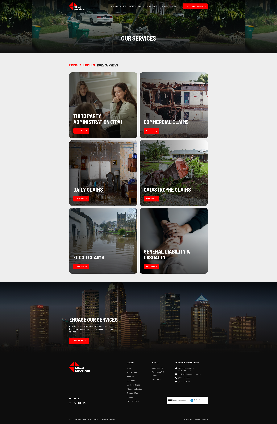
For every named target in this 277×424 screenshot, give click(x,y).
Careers (141, 6)
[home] (77, 6)
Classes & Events (153, 6)
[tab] (82, 65)
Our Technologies (129, 6)
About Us (165, 6)
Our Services (116, 6)
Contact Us (175, 6)
